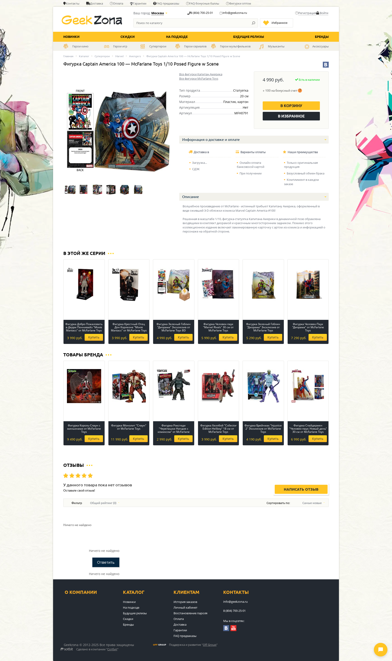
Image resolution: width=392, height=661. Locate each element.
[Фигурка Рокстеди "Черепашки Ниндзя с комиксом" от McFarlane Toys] (173, 386)
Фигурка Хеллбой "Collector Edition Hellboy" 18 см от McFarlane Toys (218, 428)
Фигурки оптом (240, 3)
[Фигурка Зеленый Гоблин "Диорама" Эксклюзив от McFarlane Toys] (263, 285)
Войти (323, 13)
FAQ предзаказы (167, 3)
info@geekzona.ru (235, 13)
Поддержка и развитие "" (193, 645)
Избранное (279, 23)
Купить (93, 337)
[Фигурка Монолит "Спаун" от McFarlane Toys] (128, 386)
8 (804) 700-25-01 (202, 13)
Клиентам (186, 592)
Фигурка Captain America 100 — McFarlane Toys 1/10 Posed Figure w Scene (193, 56)
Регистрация (307, 13)
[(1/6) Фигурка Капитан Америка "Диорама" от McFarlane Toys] (117, 126)
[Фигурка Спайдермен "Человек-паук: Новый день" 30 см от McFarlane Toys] (308, 386)
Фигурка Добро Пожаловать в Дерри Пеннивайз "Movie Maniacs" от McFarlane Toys (84, 327)
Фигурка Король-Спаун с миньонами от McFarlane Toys (84, 428)
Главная (68, 56)
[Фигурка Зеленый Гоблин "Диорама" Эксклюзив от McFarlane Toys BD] (173, 285)
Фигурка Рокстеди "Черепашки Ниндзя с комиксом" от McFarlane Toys (174, 428)
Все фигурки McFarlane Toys (198, 78)
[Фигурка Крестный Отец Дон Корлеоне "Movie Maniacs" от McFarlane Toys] (128, 285)
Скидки (127, 37)
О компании (81, 592)
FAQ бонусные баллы (204, 3)
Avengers (135, 56)
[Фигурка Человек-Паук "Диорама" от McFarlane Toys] (308, 285)
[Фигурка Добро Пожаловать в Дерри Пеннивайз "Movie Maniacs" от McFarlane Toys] (84, 285)
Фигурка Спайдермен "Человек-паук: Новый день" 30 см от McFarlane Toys (308, 428)
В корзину (291, 105)
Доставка (96, 3)
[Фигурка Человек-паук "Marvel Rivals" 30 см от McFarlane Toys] (218, 285)
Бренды (322, 37)
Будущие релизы (248, 37)
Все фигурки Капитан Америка (200, 74)
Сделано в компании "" (97, 649)
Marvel (119, 56)
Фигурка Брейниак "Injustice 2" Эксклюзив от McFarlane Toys (263, 428)
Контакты (72, 3)
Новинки (71, 37)
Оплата (118, 3)
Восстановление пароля (190, 613)
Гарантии (139, 3)
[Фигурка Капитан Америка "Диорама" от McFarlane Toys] (70, 189)
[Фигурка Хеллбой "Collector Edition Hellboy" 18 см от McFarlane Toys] (218, 386)
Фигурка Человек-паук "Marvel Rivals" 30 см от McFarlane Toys (218, 327)
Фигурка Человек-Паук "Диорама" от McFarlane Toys (308, 327)
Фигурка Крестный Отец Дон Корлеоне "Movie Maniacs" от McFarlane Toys (129, 327)
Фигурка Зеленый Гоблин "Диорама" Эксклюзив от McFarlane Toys (263, 327)
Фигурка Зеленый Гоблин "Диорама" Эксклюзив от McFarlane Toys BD (174, 327)
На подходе (177, 37)
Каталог (84, 56)
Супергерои (102, 56)
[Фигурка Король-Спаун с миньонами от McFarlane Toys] (84, 386)
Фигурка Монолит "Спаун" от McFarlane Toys (128, 427)
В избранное (291, 116)
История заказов (185, 602)
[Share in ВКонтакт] (326, 65)
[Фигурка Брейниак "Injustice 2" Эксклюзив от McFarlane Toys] (263, 386)
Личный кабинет (185, 607)
